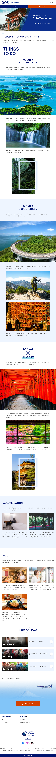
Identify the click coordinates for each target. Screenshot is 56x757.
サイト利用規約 (34, 748)
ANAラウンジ (22, 725)
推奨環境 (43, 748)
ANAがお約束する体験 (24, 722)
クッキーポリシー (24, 748)
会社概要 (2, 748)
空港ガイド (22, 719)
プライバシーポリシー (12, 748)
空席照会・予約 (29, 704)
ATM (2, 719)
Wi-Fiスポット (4, 724)
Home (3, 33)
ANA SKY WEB (52, 748)
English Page (28, 738)
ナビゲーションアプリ (6, 722)
